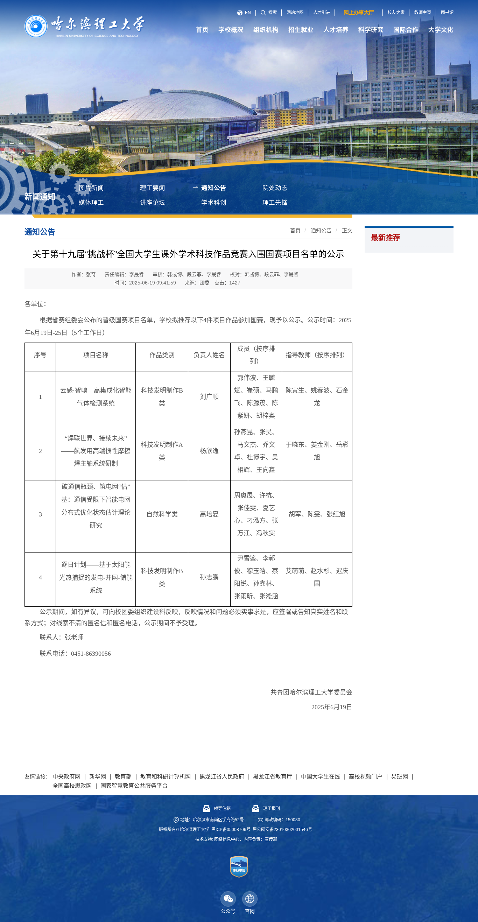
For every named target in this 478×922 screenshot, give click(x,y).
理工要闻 (152, 187)
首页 (295, 230)
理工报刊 (271, 808)
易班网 (399, 777)
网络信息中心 (226, 839)
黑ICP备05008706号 (231, 829)
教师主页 (422, 12)
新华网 (97, 777)
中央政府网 (66, 777)
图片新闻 (91, 187)
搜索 (272, 12)
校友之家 (396, 12)
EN (248, 12)
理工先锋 (275, 202)
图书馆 (447, 12)
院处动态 (275, 187)
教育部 (123, 777)
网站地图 (295, 12)
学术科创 (213, 202)
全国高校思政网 (72, 786)
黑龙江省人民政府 (221, 777)
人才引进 (321, 12)
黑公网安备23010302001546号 (282, 829)
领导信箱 (222, 808)
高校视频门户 (365, 777)
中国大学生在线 (320, 777)
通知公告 (213, 187)
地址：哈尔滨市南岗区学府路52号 (212, 819)
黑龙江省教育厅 (272, 777)
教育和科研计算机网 (165, 777)
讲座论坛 (152, 202)
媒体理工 (91, 202)
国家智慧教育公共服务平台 (134, 786)
